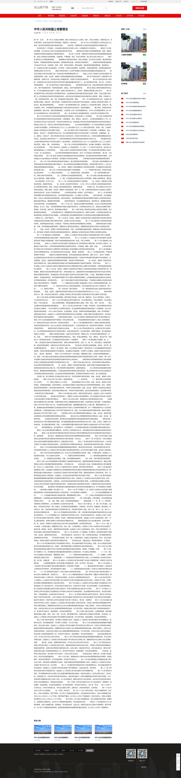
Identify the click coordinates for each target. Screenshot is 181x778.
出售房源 (74, 16)
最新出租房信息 (56, 9)
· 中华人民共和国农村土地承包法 (134, 130)
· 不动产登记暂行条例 (131, 138)
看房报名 (62, 16)
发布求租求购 (143, 1)
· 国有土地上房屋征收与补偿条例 (134, 142)
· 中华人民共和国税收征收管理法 (134, 126)
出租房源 (85, 16)
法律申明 (36, 754)
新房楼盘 (51, 16)
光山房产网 (41, 7)
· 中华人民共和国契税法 (132, 102)
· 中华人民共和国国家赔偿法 (133, 110)
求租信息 (107, 16)
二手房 (55, 750)
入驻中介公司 (134, 1)
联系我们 (60, 754)
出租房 (63, 750)
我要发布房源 (140, 8)
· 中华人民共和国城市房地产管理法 (135, 98)
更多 (144, 29)
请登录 (51, 1)
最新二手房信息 (56, 7)
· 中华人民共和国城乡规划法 (133, 114)
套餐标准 (42, 754)
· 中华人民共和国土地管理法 (133, 118)
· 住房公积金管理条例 (131, 134)
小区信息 (119, 16)
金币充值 (48, 754)
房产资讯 (130, 16)
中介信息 (141, 16)
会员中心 (126, 1)
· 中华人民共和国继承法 (132, 122)
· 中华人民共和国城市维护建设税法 (135, 106)
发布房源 (89, 750)
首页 (39, 16)
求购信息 (96, 16)
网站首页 (111, 1)
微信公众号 (118, 1)
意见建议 (54, 754)
